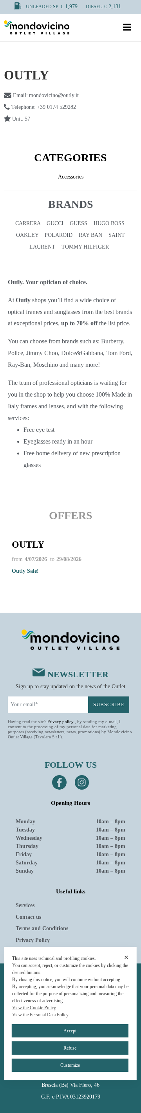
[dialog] (70, 1013)
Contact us (28, 917)
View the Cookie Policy (34, 1007)
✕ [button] (126, 957)
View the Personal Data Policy (40, 1014)
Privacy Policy (33, 940)
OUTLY (28, 544)
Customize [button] (70, 1065)
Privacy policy (60, 721)
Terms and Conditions (42, 928)
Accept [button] (69, 1031)
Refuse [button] (69, 1048)
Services (25, 905)
